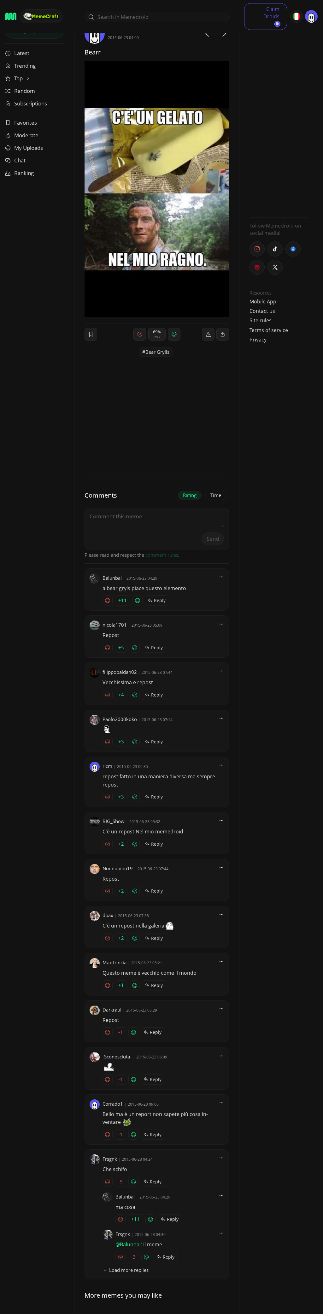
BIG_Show (113, 821)
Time (215, 495)
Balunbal (112, 578)
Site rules (261, 320)
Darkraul (112, 1010)
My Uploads (28, 147)
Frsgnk (109, 1159)
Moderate (26, 135)
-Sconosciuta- (117, 1056)
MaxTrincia (114, 962)
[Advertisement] (279, 118)
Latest (21, 53)
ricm (107, 766)
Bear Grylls (157, 352)
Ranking (24, 173)
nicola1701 (114, 625)
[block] (222, 334)
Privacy (258, 339)
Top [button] (19, 78)
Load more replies (129, 1270)
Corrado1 (112, 1104)
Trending (25, 65)
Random (24, 90)
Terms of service (269, 330)
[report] (208, 334)
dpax (108, 915)
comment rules (161, 555)
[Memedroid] (10, 16)
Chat (20, 160)
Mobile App (263, 301)
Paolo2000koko (119, 719)
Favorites (25, 122)
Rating (190, 495)
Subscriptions (30, 103)
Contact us (262, 310)
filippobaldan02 (119, 672)
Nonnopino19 (117, 868)
